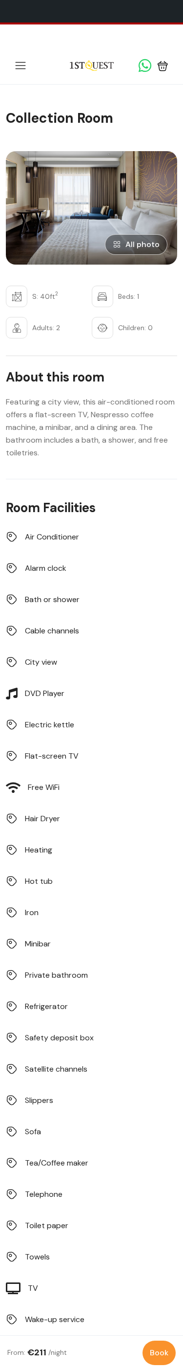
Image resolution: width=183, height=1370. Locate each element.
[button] (162, 65)
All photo (142, 244)
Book (159, 1353)
